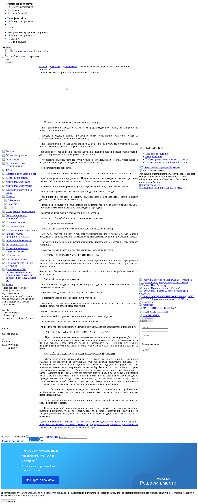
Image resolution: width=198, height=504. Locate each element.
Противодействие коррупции (21, 230)
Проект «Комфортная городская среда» (17, 249)
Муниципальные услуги (19, 186)
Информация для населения (20, 211)
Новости (10, 196)
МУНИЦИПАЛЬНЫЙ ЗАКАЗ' (159, 308)
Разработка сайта (11, 441)
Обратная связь (14, 255)
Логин (145, 327)
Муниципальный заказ (18, 182)
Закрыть (6, 47)
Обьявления (14, 200)
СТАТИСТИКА (151, 315)
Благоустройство (15, 226)
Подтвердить (8, 501)
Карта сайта (42, 51)
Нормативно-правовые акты (21, 173)
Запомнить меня (150, 344)
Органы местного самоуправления (15, 164)
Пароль (145, 335)
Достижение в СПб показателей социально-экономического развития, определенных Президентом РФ (21, 275)
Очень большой (19, 13)
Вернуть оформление (22, 7)
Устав (9, 169)
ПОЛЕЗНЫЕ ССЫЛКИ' (155, 311)
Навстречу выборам (16, 259)
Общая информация (16, 155)
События (12, 204)
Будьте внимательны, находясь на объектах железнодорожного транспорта (83, 421)
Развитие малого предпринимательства (17, 235)
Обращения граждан (17, 244)
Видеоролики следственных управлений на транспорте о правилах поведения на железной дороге (88, 425)
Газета (11, 207)
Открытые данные (15, 222)
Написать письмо (24, 51)
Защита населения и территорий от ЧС (16, 216)
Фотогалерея (12, 159)
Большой (15, 10)
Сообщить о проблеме (40, 480)
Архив (9, 284)
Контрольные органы (17, 177)
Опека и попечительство (19, 240)
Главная (10, 151)
